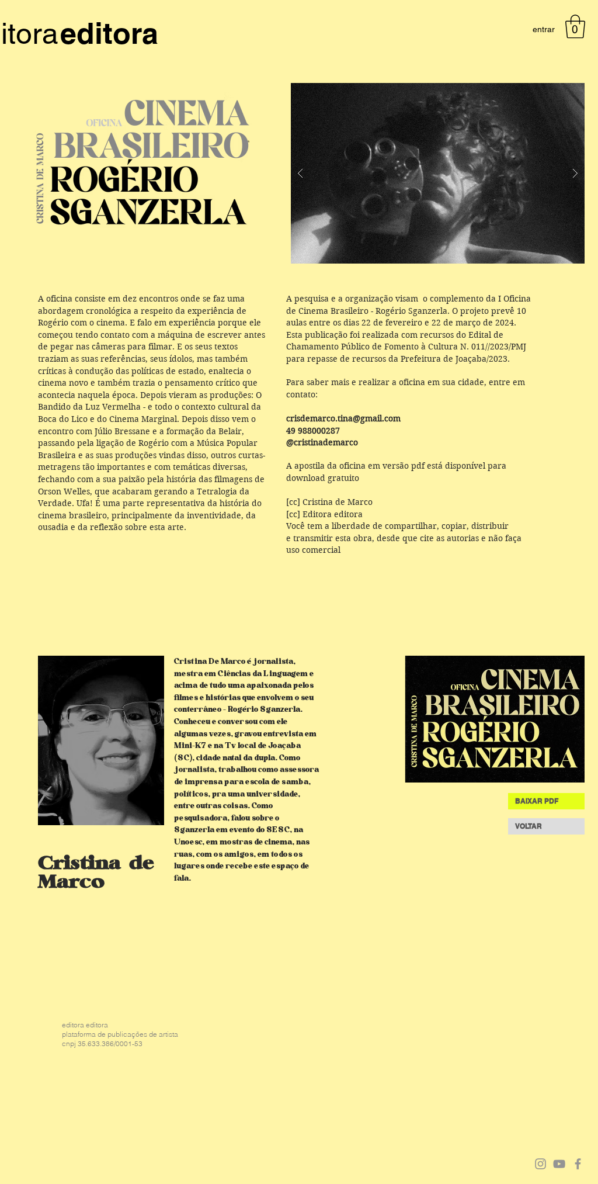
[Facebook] (578, 1164)
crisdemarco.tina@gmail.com (343, 418)
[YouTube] (559, 1164)
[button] (575, 26)
